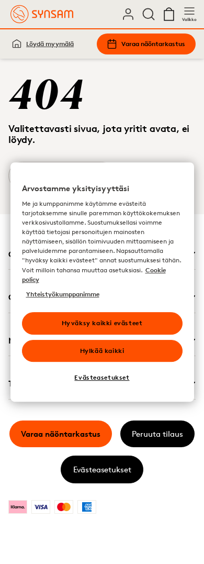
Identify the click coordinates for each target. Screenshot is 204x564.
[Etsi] (148, 14)
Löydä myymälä (50, 44)
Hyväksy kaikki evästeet (102, 323)
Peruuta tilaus (157, 434)
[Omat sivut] (128, 14)
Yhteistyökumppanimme (62, 294)
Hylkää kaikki (102, 351)
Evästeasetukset (102, 469)
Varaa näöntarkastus (153, 44)
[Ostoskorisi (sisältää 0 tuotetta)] (169, 14)
